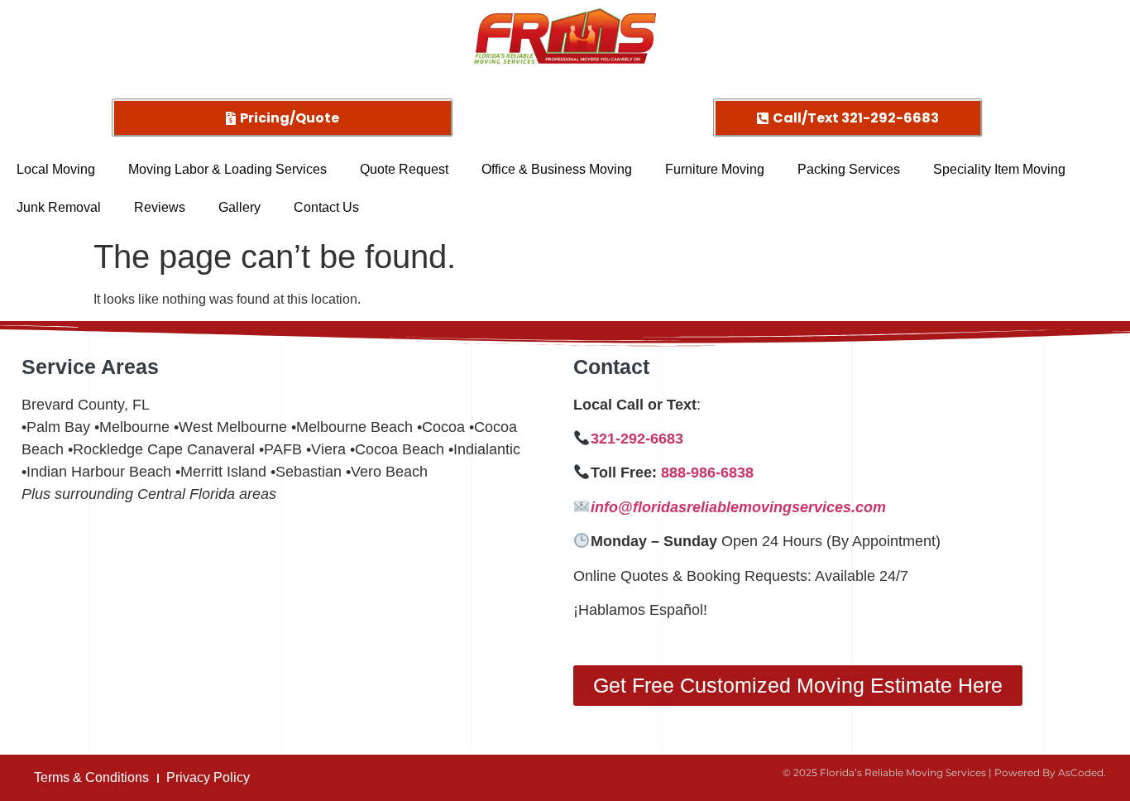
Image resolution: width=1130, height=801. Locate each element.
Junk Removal (59, 207)
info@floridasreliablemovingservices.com (738, 507)
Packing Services (848, 169)
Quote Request (404, 169)
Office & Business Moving (556, 169)
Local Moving (56, 169)
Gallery (239, 207)
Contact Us (326, 207)
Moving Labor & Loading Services (227, 169)
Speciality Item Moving (999, 169)
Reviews (159, 207)
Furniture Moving (714, 169)
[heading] (840, 507)
